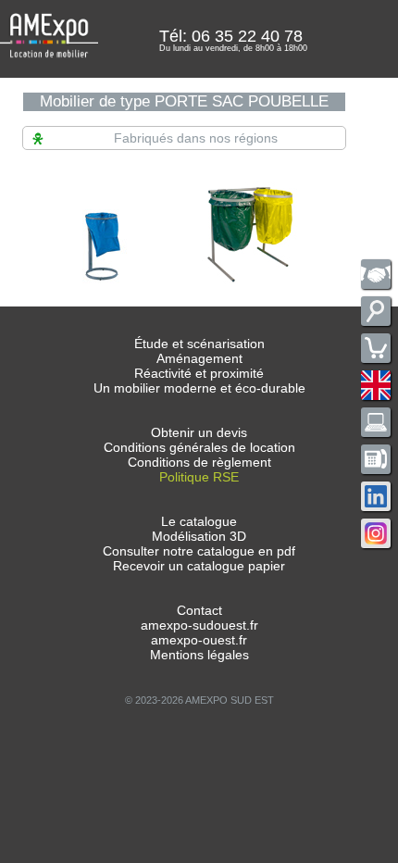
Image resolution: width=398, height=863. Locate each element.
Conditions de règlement (199, 462)
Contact (199, 610)
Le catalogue (199, 521)
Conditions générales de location (199, 447)
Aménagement (199, 358)
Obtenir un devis (199, 432)
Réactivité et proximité (199, 373)
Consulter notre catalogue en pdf (199, 551)
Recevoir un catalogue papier (199, 565)
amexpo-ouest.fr (199, 639)
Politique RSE (199, 476)
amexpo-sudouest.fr (199, 625)
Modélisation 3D (199, 536)
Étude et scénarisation (199, 343)
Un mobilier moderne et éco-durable (199, 388)
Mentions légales (199, 654)
